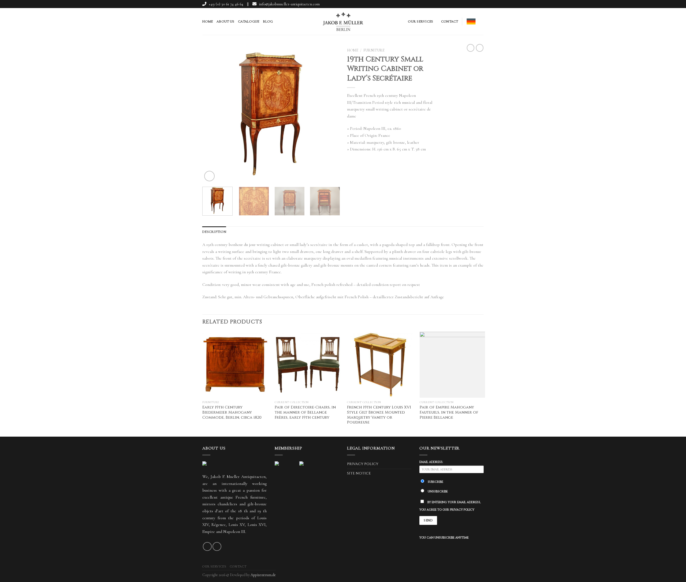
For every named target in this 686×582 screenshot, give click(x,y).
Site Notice (359, 473)
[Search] (482, 21)
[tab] (214, 231)
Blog (268, 21)
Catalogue (248, 21)
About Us (225, 21)
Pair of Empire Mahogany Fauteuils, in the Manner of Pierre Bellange (449, 412)
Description (214, 232)
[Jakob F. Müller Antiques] (343, 21)
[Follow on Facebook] (474, 4)
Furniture (374, 50)
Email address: (431, 462)
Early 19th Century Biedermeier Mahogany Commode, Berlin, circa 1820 (232, 412)
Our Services (420, 21)
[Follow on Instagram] (480, 4)
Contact (449, 21)
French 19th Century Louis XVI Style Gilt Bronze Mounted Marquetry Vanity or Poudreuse (379, 415)
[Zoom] (209, 176)
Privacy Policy (362, 464)
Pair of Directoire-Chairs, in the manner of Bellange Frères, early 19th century (305, 412)
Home (207, 21)
